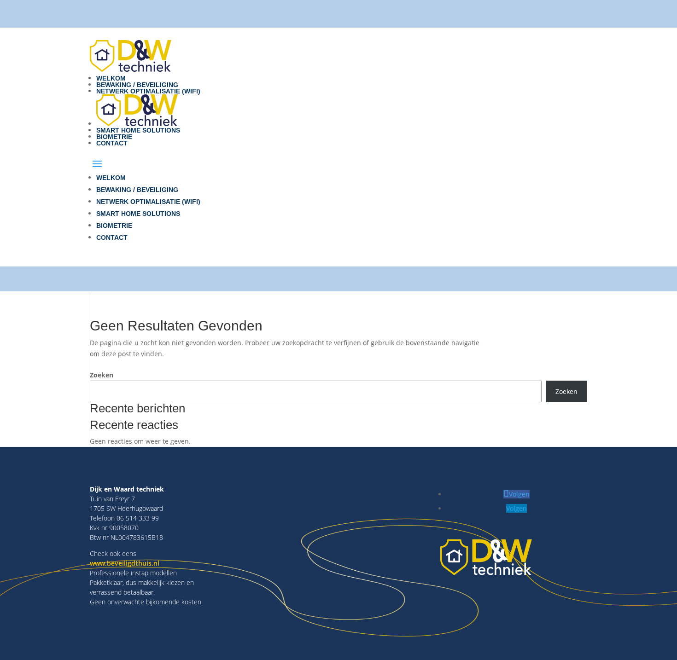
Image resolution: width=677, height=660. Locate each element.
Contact (112, 143)
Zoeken (101, 375)
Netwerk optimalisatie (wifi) (148, 91)
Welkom (111, 78)
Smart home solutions (138, 130)
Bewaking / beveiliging (137, 84)
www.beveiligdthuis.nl (124, 563)
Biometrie (114, 136)
